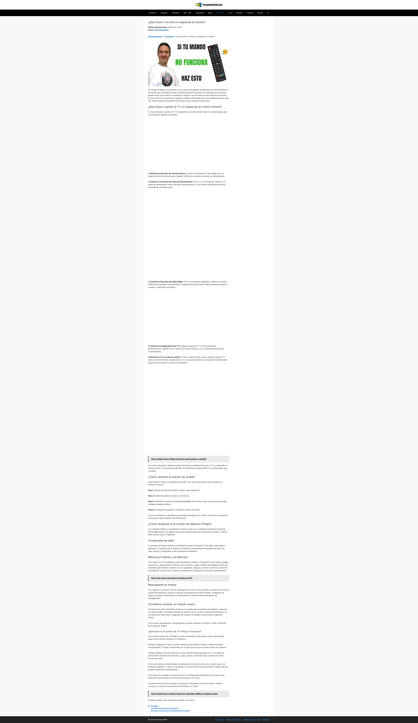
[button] (268, 13)
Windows (152, 13)
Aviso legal (219, 720)
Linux (230, 13)
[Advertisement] (188, 134)
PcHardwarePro (161, 30)
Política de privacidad (251, 720)
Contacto (266, 720)
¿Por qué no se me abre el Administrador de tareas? (170, 711)
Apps (210, 13)
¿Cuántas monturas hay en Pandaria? (165, 708)
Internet (250, 13)
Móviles (240, 13)
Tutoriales (220, 13)
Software (163, 13)
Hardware (175, 13)
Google (260, 13)
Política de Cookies (233, 720)
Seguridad (200, 13)
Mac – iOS (187, 13)
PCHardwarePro (155, 36)
